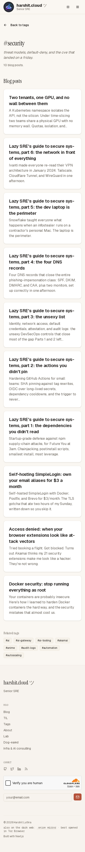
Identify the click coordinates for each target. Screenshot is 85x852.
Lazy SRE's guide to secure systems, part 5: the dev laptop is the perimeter (41, 207)
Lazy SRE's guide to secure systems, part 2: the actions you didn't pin (41, 365)
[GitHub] (5, 769)
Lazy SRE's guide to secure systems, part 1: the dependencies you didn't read (41, 425)
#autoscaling (14, 655)
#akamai (63, 640)
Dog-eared (11, 742)
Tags (6, 724)
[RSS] (26, 769)
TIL (5, 718)
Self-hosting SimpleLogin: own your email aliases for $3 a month (40, 480)
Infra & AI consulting (17, 748)
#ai (7, 640)
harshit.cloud (19, 682)
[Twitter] (12, 769)
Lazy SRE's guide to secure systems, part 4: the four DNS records (41, 262)
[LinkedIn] (19, 769)
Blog (6, 712)
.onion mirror (46, 827)
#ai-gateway (23, 640)
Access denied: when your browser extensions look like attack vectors (42, 535)
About (7, 730)
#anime (10, 648)
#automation (49, 648)
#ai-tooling (44, 640)
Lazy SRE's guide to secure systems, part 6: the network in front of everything (42, 152)
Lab (6, 736)
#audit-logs (28, 648)
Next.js (19, 836)
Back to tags (19, 25)
